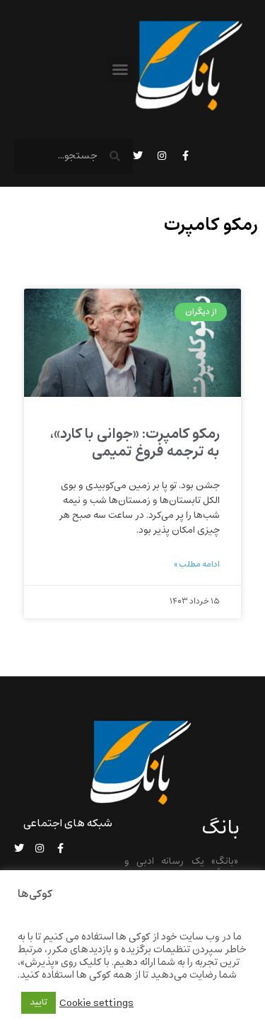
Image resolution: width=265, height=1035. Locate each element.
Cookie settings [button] (96, 1003)
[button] (120, 69)
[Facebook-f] (186, 156)
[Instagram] (162, 156)
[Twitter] (138, 156)
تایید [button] (38, 1002)
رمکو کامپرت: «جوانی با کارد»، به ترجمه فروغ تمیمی (135, 442)
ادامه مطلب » (197, 564)
